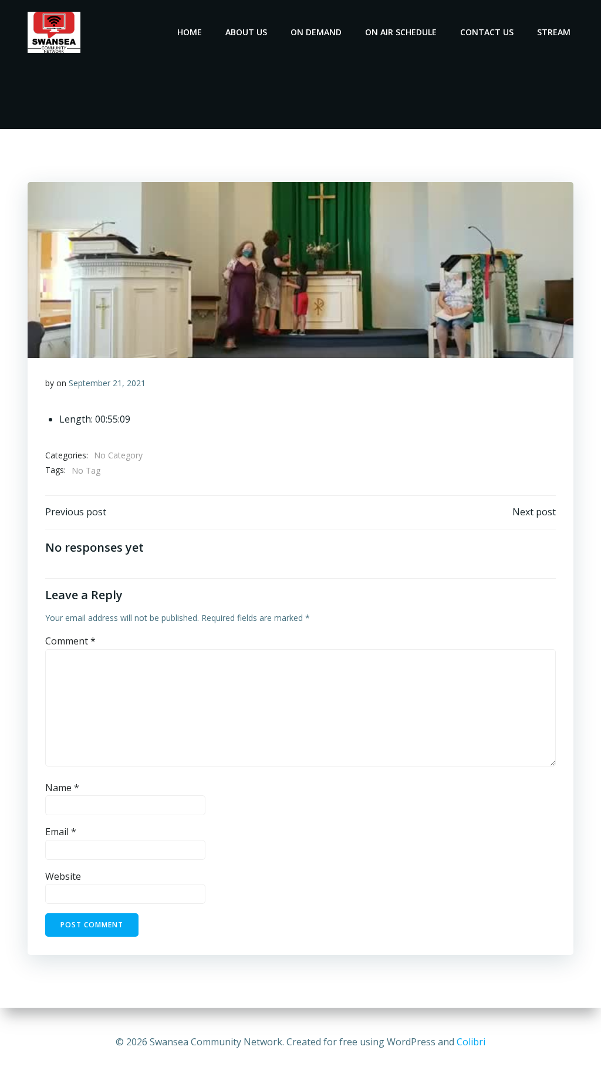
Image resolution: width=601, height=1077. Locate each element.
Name (62, 787)
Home (189, 32)
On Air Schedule (401, 32)
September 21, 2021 (107, 383)
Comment (70, 640)
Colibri (471, 1041)
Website (63, 876)
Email (60, 831)
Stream (553, 32)
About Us (246, 32)
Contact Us (487, 32)
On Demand (316, 32)
